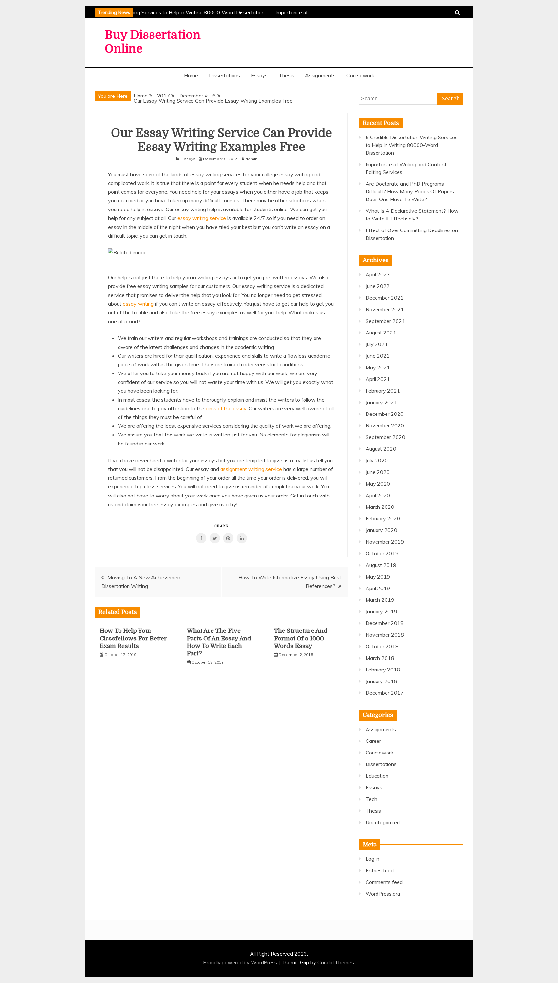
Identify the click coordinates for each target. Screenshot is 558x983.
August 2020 (381, 448)
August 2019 (381, 565)
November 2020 (385, 425)
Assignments (320, 75)
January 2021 (381, 402)
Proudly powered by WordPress (240, 962)
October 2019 (382, 553)
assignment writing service (251, 469)
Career (373, 741)
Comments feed (384, 882)
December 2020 (385, 414)
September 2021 (385, 321)
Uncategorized (383, 822)
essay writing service (201, 218)
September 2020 (385, 437)
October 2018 (382, 646)
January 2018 (381, 681)
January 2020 (381, 530)
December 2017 (385, 693)
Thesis (286, 75)
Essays (259, 75)
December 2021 (385, 297)
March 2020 (380, 507)
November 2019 (385, 541)
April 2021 (378, 379)
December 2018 (385, 623)
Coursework (360, 75)
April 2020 (378, 495)
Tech (371, 799)
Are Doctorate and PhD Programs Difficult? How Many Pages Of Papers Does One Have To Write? (410, 191)
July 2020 (377, 460)
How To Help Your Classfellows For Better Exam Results (133, 638)
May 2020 (378, 483)
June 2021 (378, 356)
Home (191, 75)
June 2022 (378, 286)
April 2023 (378, 274)
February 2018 (383, 669)
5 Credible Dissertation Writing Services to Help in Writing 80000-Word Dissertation (164, 12)
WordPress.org (383, 893)
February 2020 (383, 518)
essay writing (138, 304)
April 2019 (378, 588)
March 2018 (380, 658)
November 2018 (385, 634)
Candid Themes (335, 962)
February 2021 (383, 390)
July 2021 (377, 344)
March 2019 (380, 600)
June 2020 (378, 472)
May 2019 (378, 576)
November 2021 (385, 309)
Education (377, 776)
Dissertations (224, 75)
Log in (372, 858)
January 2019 (381, 611)
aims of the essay (226, 408)
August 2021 (381, 332)
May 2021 (378, 367)
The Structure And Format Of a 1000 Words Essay (300, 638)
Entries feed (380, 870)
